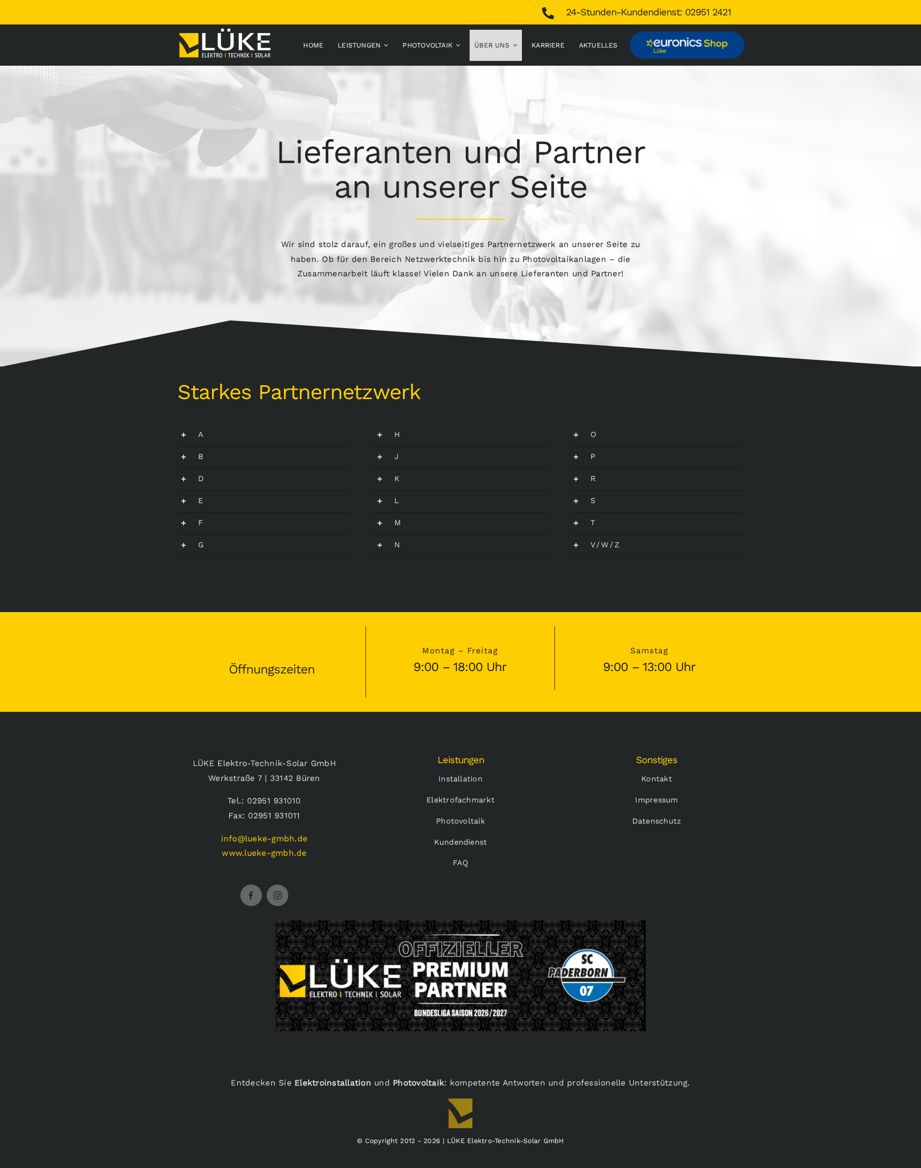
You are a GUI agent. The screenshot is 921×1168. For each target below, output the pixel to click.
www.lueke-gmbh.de (264, 853)
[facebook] (251, 895)
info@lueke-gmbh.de (264, 838)
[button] (264, 435)
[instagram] (277, 895)
